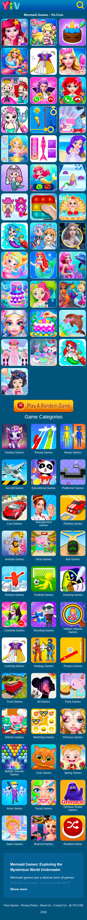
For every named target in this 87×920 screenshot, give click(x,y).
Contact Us (60, 905)
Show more (18, 889)
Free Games (11, 905)
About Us (45, 905)
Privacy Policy (29, 905)
